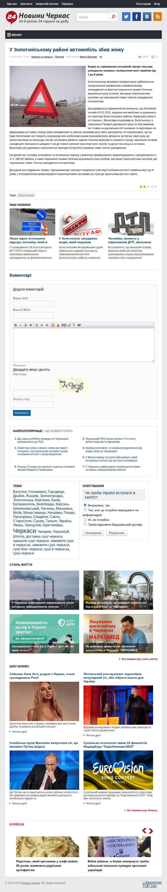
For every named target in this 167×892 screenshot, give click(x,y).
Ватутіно (20, 492)
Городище (56, 492)
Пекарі (69, 512)
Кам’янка (42, 500)
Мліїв (17, 512)
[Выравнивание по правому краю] (46, 325)
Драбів (18, 496)
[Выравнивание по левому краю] (36, 325)
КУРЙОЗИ (17, 824)
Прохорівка (22, 517)
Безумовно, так (98, 505)
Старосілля (22, 521)
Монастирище (34, 512)
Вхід (157, 3)
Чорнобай (61, 531)
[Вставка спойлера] (79, 325)
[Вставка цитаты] (69, 325)
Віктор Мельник (88, 56)
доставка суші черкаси (44, 536)
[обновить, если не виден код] (71, 393)
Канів (55, 500)
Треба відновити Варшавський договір (114, 524)
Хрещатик (33, 525)
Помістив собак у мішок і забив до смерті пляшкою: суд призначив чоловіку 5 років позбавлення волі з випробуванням (42, 451)
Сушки (38, 521)
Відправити (22, 412)
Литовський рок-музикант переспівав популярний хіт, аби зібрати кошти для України (114, 677)
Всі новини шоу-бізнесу (142, 810)
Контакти (26, 3)
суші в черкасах (56, 549)
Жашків (32, 496)
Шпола (18, 536)
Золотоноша (26, 195)
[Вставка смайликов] (52, 325)
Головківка (37, 492)
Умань (18, 525)
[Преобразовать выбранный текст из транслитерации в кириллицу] (74, 325)
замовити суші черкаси (50, 545)
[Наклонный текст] (20, 325)
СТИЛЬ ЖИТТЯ (21, 564)
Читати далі (19, 731)
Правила (67, 3)
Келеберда (45, 504)
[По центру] (41, 325)
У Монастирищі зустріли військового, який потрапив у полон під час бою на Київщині (111, 459)
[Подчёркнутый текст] (25, 325)
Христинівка (52, 525)
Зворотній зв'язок (47, 3)
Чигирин (44, 531)
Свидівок (40, 517)
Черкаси (24, 530)
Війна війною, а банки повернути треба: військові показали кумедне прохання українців (119, 865)
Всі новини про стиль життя (139, 659)
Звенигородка (51, 496)
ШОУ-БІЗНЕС (19, 666)
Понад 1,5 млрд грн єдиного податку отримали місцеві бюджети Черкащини (46, 468)
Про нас (12, 3)
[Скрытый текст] (64, 325)
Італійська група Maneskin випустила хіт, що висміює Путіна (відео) (44, 744)
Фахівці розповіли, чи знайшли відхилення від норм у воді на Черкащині (113, 449)
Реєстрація (143, 3)
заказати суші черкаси (31, 541)
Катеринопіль (24, 504)
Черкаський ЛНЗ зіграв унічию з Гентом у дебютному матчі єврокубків (110, 440)
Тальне (51, 521)
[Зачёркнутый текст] (30, 325)
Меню (17, 35)
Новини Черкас (31, 883)
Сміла (55, 517)
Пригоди (59, 56)
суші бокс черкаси (27, 549)
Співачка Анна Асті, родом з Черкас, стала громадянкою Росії (42, 675)
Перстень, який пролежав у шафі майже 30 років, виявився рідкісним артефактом (47, 865)
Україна (65, 521)
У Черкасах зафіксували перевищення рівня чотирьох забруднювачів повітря (112, 468)
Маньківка (64, 508)
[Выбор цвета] (57, 325)
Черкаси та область (42, 56)
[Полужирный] (15, 325)
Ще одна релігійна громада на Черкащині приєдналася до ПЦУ (42, 440)
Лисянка (47, 508)
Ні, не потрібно (98, 519)
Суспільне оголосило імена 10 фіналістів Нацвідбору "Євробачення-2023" (115, 744)
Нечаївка (55, 512)
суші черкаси (23, 553)
